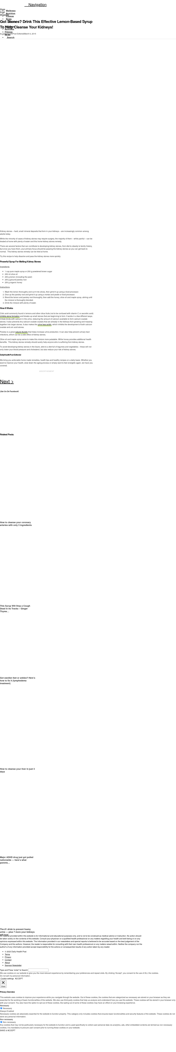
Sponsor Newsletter (13, 965)
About (7, 962)
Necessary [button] (4, 1005)
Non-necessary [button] (6, 1019)
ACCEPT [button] (19, 978)
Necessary (7, 1008)
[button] (35, 4)
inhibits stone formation (10, 316)
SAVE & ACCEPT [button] (7, 1030)
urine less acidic (44, 324)
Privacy (8, 957)
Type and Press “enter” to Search (14, 970)
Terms (7, 954)
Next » (46, 382)
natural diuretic (21, 331)
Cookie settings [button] (7, 978)
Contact (8, 959)
